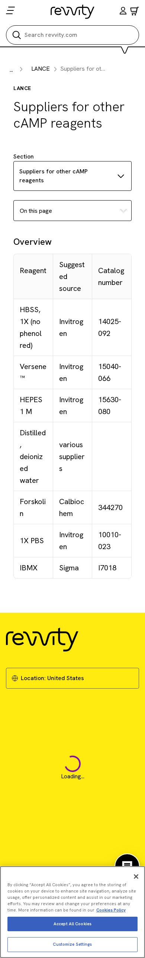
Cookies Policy (111, 910)
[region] (72, 912)
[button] (123, 12)
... (11, 70)
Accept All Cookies (72, 923)
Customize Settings (72, 944)
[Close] (136, 876)
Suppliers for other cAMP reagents (53, 175)
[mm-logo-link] (72, 11)
